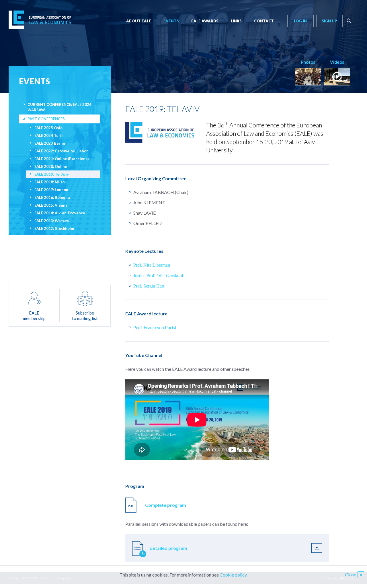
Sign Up (329, 21)
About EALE (138, 21)
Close (353, 574)
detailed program (168, 548)
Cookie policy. (233, 574)
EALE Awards (204, 21)
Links (236, 21)
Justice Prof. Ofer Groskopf (158, 275)
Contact (264, 21)
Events (171, 21)
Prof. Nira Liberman (152, 265)
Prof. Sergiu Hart (148, 286)
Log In (300, 21)
